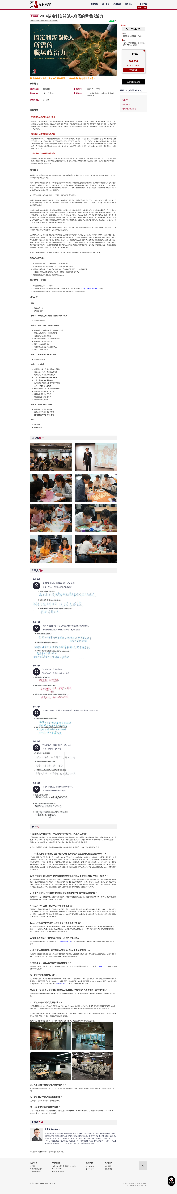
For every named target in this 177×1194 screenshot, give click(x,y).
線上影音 (105, 4)
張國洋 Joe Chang (52, 1129)
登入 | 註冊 (142, 8)
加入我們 (108, 1166)
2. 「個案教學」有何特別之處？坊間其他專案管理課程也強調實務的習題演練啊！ (67, 853)
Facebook (91, 1166)
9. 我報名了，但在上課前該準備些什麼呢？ (49, 963)
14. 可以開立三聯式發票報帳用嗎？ (46, 1097)
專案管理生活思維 (36, 1169)
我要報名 (134, 70)
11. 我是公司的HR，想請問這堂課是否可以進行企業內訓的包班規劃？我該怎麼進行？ (69, 990)
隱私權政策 (108, 1169)
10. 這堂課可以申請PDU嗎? (42, 975)
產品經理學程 (53, 21)
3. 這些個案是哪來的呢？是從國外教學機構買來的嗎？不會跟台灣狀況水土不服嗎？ (68, 876)
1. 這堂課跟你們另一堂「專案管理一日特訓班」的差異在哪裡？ (59, 834)
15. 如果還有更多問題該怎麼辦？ (45, 1107)
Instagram (91, 1169)
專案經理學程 (44, 21)
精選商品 (128, 4)
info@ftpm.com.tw (58, 1171)
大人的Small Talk (36, 1171)
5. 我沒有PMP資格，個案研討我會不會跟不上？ (52, 906)
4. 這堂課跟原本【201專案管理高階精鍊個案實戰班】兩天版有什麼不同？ (63, 893)
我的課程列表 (60, 983)
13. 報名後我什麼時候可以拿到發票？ (47, 1085)
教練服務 (117, 4)
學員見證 (143, 4)
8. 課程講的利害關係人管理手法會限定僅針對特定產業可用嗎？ (59, 950)
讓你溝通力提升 (35, 21)
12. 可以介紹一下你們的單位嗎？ (45, 1002)
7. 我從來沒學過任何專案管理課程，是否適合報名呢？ (55, 938)
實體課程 (94, 4)
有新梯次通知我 (134, 82)
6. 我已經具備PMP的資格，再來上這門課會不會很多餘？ (56, 923)
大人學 (32, 1166)
